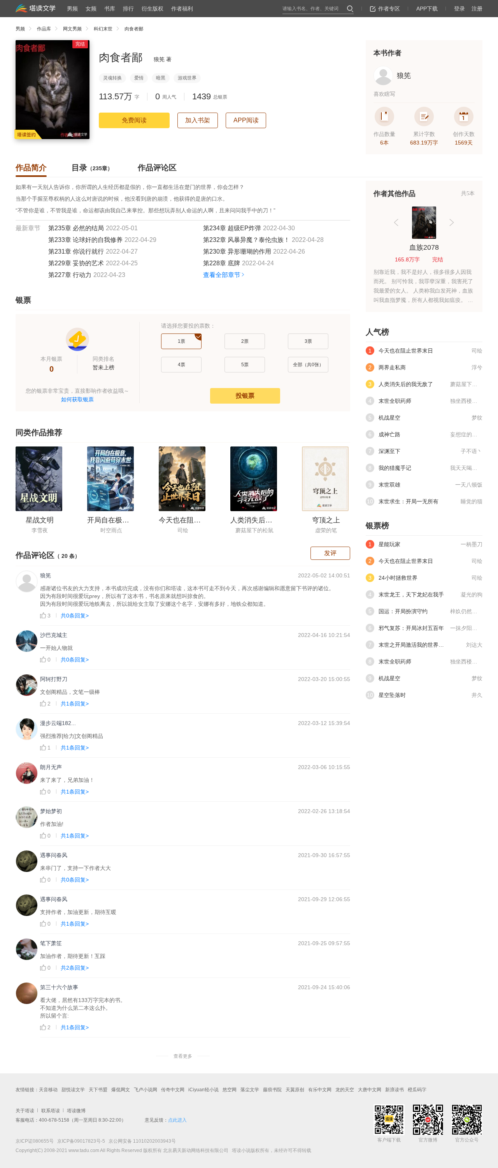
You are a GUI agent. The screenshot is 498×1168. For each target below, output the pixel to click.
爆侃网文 (120, 1089)
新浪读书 (394, 1089)
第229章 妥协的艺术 (76, 263)
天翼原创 (295, 1089)
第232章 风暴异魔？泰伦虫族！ (246, 239)
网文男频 (72, 29)
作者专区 (389, 8)
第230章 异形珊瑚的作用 (237, 251)
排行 (128, 8)
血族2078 (424, 247)
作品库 (44, 29)
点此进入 (177, 1120)
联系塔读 (50, 1110)
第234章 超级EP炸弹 (232, 228)
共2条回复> (75, 968)
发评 (330, 553)
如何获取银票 (77, 399)
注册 (477, 8)
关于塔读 (25, 1110)
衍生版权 (152, 8)
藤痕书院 (272, 1089)
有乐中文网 (319, 1089)
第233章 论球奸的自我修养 (85, 239)
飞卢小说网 (145, 1089)
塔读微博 (76, 1110)
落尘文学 (249, 1089)
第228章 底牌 (221, 263)
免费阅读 (134, 120)
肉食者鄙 (133, 29)
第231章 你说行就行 (76, 251)
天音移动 (48, 1089)
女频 (91, 8)
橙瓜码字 (417, 1089)
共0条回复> (75, 615)
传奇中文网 (172, 1089)
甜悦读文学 (73, 1089)
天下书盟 (98, 1089)
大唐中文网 (369, 1089)
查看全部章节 (221, 275)
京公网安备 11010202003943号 (140, 1141)
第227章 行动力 (69, 275)
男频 (72, 8)
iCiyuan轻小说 (203, 1089)
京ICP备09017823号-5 (80, 1141)
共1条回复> (75, 703)
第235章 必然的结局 (76, 228)
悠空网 (230, 1089)
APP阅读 (246, 120)
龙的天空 (344, 1089)
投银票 (245, 395)
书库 (109, 8)
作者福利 (182, 8)
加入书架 (197, 120)
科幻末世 (103, 29)
